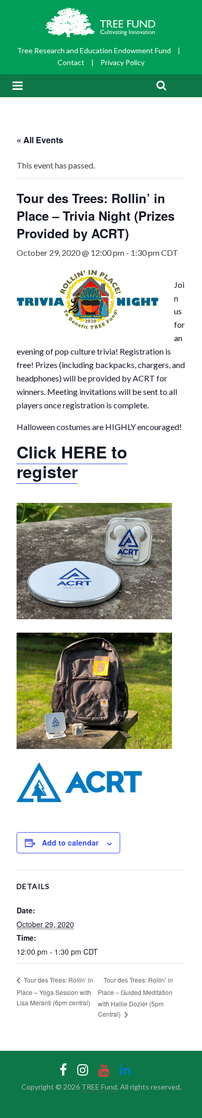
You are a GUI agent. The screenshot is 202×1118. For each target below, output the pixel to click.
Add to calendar (70, 842)
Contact (70, 62)
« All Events (40, 140)
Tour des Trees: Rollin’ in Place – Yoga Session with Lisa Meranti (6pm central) (55, 990)
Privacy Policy (122, 62)
